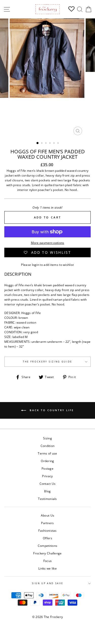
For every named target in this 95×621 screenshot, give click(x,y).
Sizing (47, 438)
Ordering (47, 461)
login (35, 265)
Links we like (47, 568)
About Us (47, 515)
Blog (47, 491)
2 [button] (42, 143)
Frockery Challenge (47, 553)
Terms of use (47, 453)
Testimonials (47, 499)
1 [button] (37, 143)
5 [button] (54, 143)
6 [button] (58, 143)
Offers (47, 538)
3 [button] (46, 143)
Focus (47, 561)
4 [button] (50, 143)
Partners (47, 523)
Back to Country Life (51, 410)
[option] (48, 78)
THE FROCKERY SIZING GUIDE (47, 361)
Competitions (48, 546)
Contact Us (48, 484)
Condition (48, 446)
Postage (47, 468)
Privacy (47, 476)
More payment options (47, 243)
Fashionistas (47, 530)
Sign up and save (47, 583)
